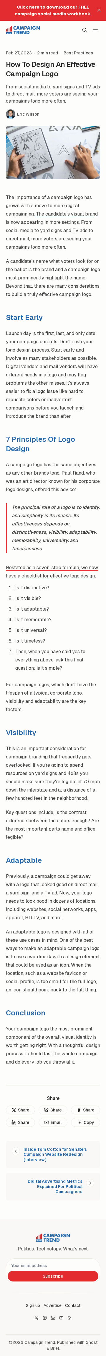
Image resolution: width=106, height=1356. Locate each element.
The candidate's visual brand (67, 214)
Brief (54, 1348)
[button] (33, 1305)
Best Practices (78, 53)
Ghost (91, 1342)
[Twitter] (36, 1317)
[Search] (85, 30)
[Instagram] (44, 1317)
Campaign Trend (39, 1342)
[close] (99, 10)
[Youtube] (61, 1317)
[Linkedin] (53, 1317)
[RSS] (69, 1317)
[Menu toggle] (95, 30)
